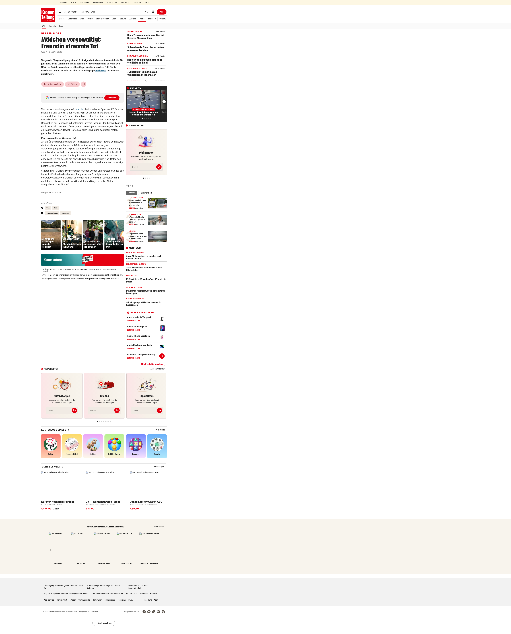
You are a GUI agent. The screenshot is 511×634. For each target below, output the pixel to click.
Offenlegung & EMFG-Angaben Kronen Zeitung (103, 586)
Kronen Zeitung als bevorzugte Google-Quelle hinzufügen (83, 97)
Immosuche (125, 2)
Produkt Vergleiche (142, 312)
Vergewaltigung (52, 213)
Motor (150, 19)
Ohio (55, 208)
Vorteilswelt (63, 2)
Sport (114, 19)
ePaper (73, 2)
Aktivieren (112, 98)
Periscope (100, 70)
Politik (90, 19)
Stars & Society (102, 19)
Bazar (147, 2)
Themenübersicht (114, 275)
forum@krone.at (106, 279)
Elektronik (52, 26)
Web (43, 26)
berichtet (79, 109)
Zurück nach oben (104, 623)
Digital (142, 19)
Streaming (65, 213)
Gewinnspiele (98, 2)
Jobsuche (137, 2)
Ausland (132, 19)
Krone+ (62, 19)
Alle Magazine (159, 527)
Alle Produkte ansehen (152, 364)
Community (85, 2)
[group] (51, 235)
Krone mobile (112, 2)
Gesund (123, 19)
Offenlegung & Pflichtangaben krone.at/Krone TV (63, 586)
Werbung (144, 593)
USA (48, 208)
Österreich (72, 19)
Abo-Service (49, 600)
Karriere (153, 593)
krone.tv (162, 19)
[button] (155, 19)
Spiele (61, 26)
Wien (82, 19)
